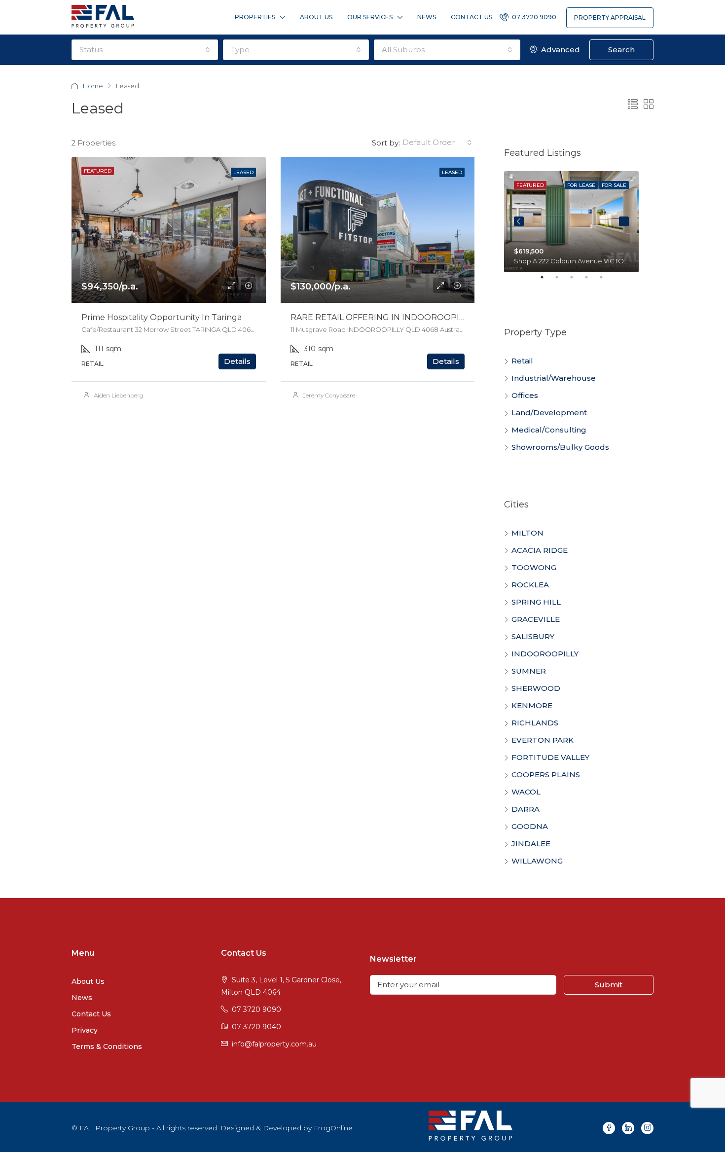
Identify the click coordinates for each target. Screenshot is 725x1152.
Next (624, 221)
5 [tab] (606, 281)
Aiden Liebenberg (119, 395)
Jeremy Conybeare (329, 395)
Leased (243, 172)
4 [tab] (591, 281)
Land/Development (549, 412)
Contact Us (471, 17)
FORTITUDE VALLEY (550, 757)
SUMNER (528, 671)
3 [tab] (576, 281)
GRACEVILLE (535, 619)
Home (93, 86)
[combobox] (145, 49)
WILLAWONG (537, 860)
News (426, 17)
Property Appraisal (610, 17)
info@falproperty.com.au (274, 1044)
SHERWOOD (535, 688)
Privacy (85, 1030)
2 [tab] (562, 281)
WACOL (526, 791)
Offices (524, 395)
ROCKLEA (530, 584)
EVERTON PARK (542, 740)
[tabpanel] (571, 221)
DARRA (525, 809)
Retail (522, 360)
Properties (255, 17)
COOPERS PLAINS (545, 774)
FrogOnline (333, 1127)
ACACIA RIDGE (539, 550)
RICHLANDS (534, 722)
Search (621, 49)
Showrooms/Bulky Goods (560, 447)
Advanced (559, 49)
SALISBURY (532, 636)
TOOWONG (533, 567)
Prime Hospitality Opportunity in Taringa (161, 317)
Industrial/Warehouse (553, 378)
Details (237, 361)
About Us (316, 17)
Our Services (370, 17)
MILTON (527, 533)
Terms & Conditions (107, 1046)
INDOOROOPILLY (545, 653)
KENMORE (531, 705)
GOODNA (529, 826)
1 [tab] (547, 281)
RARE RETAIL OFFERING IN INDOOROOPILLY (381, 317)
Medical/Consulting (548, 429)
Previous (519, 221)
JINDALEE (530, 843)
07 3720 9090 (533, 17)
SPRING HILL (536, 602)
